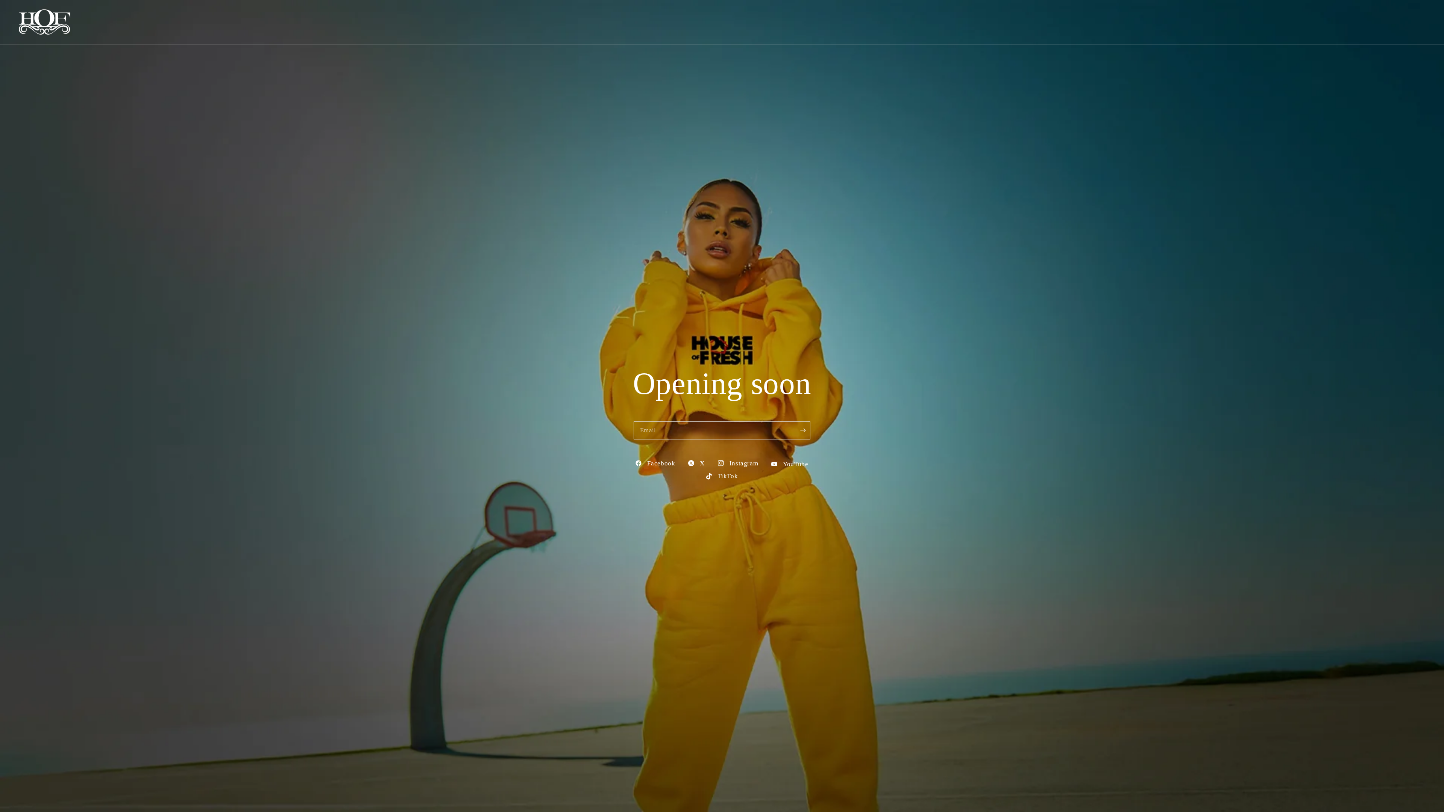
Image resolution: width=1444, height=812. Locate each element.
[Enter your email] (802, 430)
